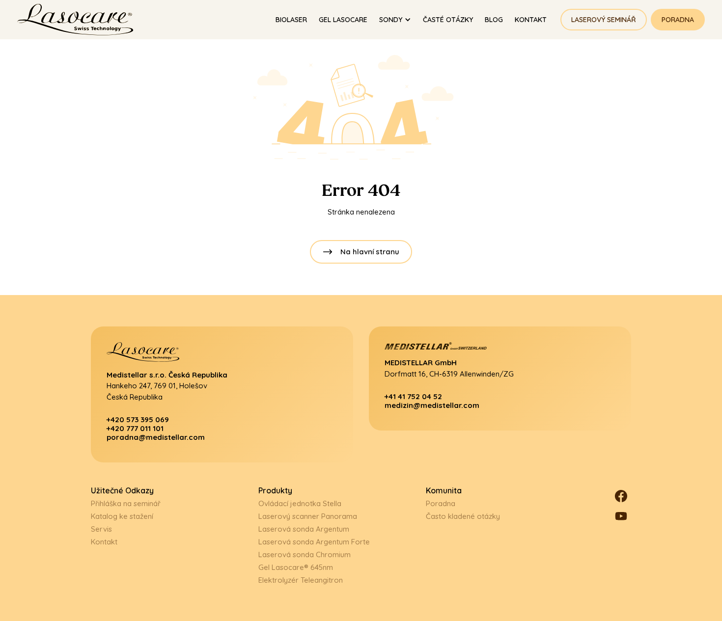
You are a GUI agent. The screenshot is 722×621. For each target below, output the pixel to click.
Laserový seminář (603, 19)
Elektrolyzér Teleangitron (300, 580)
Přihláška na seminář (126, 503)
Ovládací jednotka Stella (299, 503)
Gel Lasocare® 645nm (295, 567)
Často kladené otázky (463, 516)
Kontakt (104, 541)
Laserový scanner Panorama (307, 516)
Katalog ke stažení (122, 516)
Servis (101, 529)
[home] (80, 19)
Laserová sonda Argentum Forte (314, 541)
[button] (395, 20)
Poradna (678, 19)
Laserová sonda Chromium (304, 554)
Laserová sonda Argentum (303, 529)
